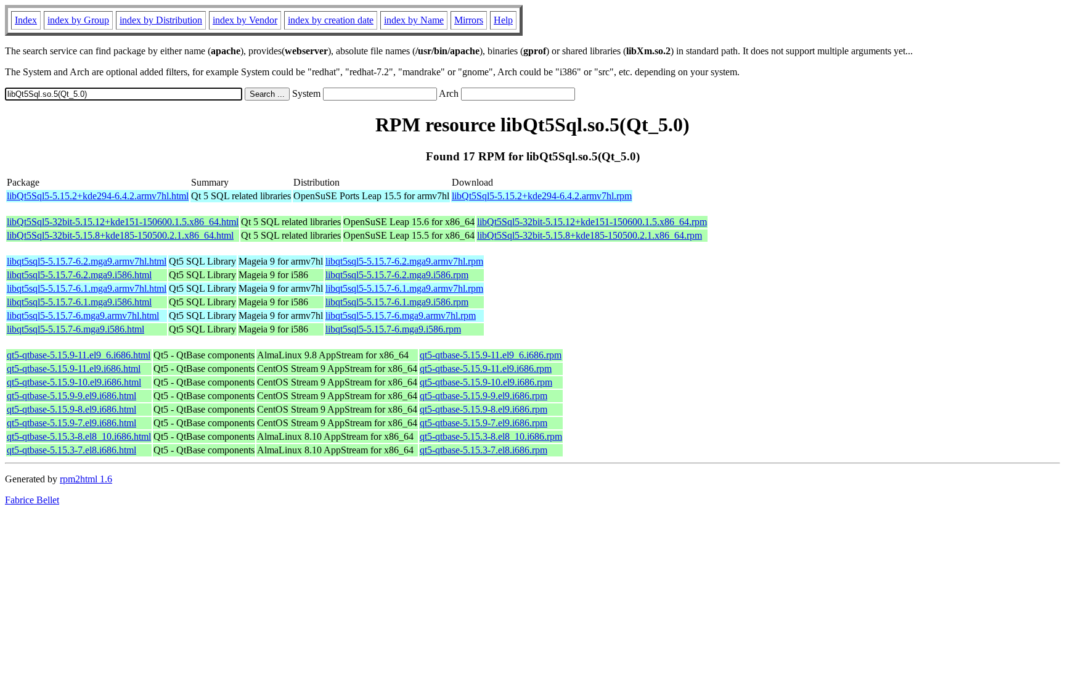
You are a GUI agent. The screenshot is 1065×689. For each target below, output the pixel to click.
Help (503, 20)
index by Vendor (245, 20)
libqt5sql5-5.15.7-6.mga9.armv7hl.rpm (400, 315)
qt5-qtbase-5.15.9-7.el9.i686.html (71, 423)
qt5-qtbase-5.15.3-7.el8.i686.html (71, 450)
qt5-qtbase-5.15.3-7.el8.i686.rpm (483, 450)
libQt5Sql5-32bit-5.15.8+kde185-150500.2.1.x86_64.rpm (589, 235)
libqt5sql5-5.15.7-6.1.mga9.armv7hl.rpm (404, 288)
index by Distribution (161, 20)
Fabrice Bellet (32, 500)
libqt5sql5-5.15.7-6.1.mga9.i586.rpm (396, 302)
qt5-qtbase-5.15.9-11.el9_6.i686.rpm (490, 355)
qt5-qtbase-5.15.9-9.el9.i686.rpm (483, 395)
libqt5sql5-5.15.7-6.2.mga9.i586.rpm (396, 275)
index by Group (78, 20)
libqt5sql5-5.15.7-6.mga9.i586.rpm (393, 329)
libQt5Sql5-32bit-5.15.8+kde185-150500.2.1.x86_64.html (120, 235)
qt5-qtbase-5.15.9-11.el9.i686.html (74, 368)
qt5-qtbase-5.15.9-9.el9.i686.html (71, 395)
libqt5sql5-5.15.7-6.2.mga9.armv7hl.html (86, 261)
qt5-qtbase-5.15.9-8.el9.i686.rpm (483, 409)
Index (26, 20)
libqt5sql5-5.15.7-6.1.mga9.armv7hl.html (86, 288)
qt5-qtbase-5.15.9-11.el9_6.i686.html (78, 355)
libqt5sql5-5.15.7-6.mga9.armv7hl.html (83, 315)
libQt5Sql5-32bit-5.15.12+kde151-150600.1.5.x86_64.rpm (592, 222)
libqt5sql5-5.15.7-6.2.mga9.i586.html (79, 275)
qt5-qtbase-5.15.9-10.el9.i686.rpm (486, 382)
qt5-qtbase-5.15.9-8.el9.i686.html (71, 409)
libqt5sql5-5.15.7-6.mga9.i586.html (75, 329)
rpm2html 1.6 (86, 479)
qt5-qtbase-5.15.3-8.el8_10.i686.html (79, 436)
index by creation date (330, 20)
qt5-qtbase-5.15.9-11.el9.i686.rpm (486, 368)
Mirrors (468, 20)
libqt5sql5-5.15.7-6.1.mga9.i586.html (79, 302)
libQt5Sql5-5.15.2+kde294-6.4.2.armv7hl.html (98, 196)
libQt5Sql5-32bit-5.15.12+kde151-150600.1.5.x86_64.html (123, 222)
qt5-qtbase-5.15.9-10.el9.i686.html (74, 382)
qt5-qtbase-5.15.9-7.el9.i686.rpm (483, 423)
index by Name (414, 20)
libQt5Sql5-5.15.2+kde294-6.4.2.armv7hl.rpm (542, 196)
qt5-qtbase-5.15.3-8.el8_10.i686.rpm (491, 436)
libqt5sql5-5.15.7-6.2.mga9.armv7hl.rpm (404, 261)
